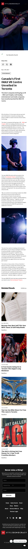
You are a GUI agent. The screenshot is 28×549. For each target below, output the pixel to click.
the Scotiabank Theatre (16, 280)
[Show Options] (18, 485)
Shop (11, 506)
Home (7, 503)
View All (24, 288)
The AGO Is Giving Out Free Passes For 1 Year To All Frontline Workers (11, 453)
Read (20, 503)
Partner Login (14, 511)
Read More (4, 330)
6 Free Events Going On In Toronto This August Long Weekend (11, 369)
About (6, 509)
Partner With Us (14, 509)
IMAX (23, 122)
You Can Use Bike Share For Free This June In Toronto (13, 411)
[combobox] (7, 485)
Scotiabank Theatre (11, 177)
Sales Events (14, 503)
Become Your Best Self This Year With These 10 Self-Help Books (13, 326)
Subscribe (8, 495)
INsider (16, 506)
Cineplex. (3, 124)
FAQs (21, 509)
